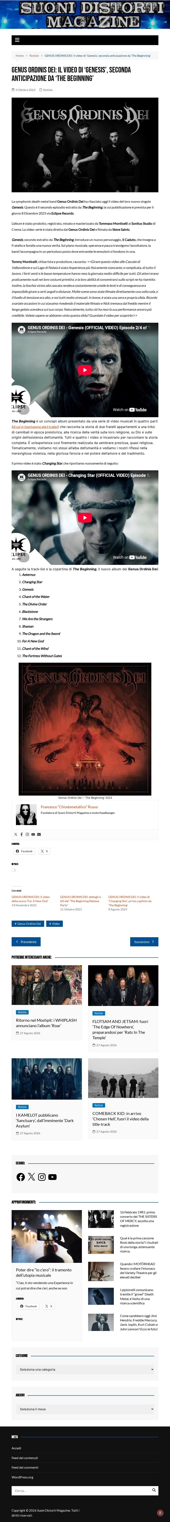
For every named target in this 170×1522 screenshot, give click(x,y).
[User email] (39, 835)
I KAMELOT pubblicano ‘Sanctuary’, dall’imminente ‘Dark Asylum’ (45, 1120)
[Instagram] (27, 835)
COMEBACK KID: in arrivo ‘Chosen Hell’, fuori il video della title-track (120, 1119)
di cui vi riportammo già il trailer (35, 427)
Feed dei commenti (25, 1467)
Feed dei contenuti (25, 1458)
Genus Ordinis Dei (29, 923)
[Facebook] (21, 835)
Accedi (16, 1448)
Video (56, 923)
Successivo (141, 942)
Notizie (47, 90)
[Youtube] (33, 835)
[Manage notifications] (160, 1513)
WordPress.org (22, 1477)
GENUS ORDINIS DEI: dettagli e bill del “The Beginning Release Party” (80, 901)
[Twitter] (16, 835)
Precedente (28, 942)
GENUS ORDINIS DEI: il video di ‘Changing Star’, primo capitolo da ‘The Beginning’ (129, 901)
